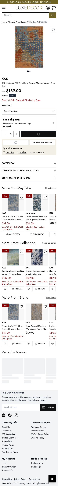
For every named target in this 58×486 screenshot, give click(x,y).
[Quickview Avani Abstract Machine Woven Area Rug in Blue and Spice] (29, 343)
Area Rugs (20, 21)
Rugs (11, 21)
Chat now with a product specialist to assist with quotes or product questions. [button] (35, 471)
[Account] (48, 7)
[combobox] (25, 15)
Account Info (7, 470)
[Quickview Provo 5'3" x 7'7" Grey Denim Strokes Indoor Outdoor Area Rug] (5, 343)
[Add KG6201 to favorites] (45, 252)
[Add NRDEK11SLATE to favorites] (45, 197)
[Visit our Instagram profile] (16, 415)
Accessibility (7, 441)
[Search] (52, 15)
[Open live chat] (52, 478)
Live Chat (10, 152)
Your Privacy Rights (10, 451)
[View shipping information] (29, 123)
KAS (29, 21)
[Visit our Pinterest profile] (3, 415)
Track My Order (9, 466)
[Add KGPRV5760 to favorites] (21, 197)
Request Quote (37, 430)
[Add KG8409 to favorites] (45, 306)
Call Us (23, 152)
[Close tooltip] (53, 470)
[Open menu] (4, 8)
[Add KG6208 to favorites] (53, 30)
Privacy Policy (8, 444)
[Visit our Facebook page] (10, 415)
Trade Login (36, 466)
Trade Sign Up (37, 463)
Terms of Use (7, 448)
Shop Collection (49, 242)
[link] (53, 7)
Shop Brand (51, 297)
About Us (6, 427)
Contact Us (6, 430)
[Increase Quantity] (17, 134)
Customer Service (38, 427)
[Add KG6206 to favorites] (21, 252)
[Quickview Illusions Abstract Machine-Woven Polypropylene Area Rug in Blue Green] (5, 288)
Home (4, 21)
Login (4, 463)
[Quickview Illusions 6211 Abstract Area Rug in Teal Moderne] (52, 288)
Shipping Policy (37, 437)
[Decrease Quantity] (5, 134)
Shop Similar (50, 188)
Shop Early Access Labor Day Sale (29, 2)
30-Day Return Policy (40, 434)
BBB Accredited (8, 434)
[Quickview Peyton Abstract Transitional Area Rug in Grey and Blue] (52, 343)
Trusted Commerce (10, 437)
